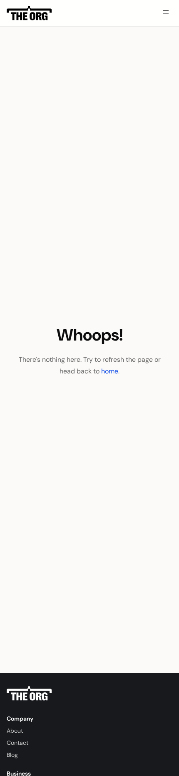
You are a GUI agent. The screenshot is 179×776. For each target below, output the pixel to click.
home (109, 371)
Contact (17, 742)
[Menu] (165, 13)
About (15, 730)
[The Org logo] (29, 693)
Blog (12, 755)
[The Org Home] (29, 13)
